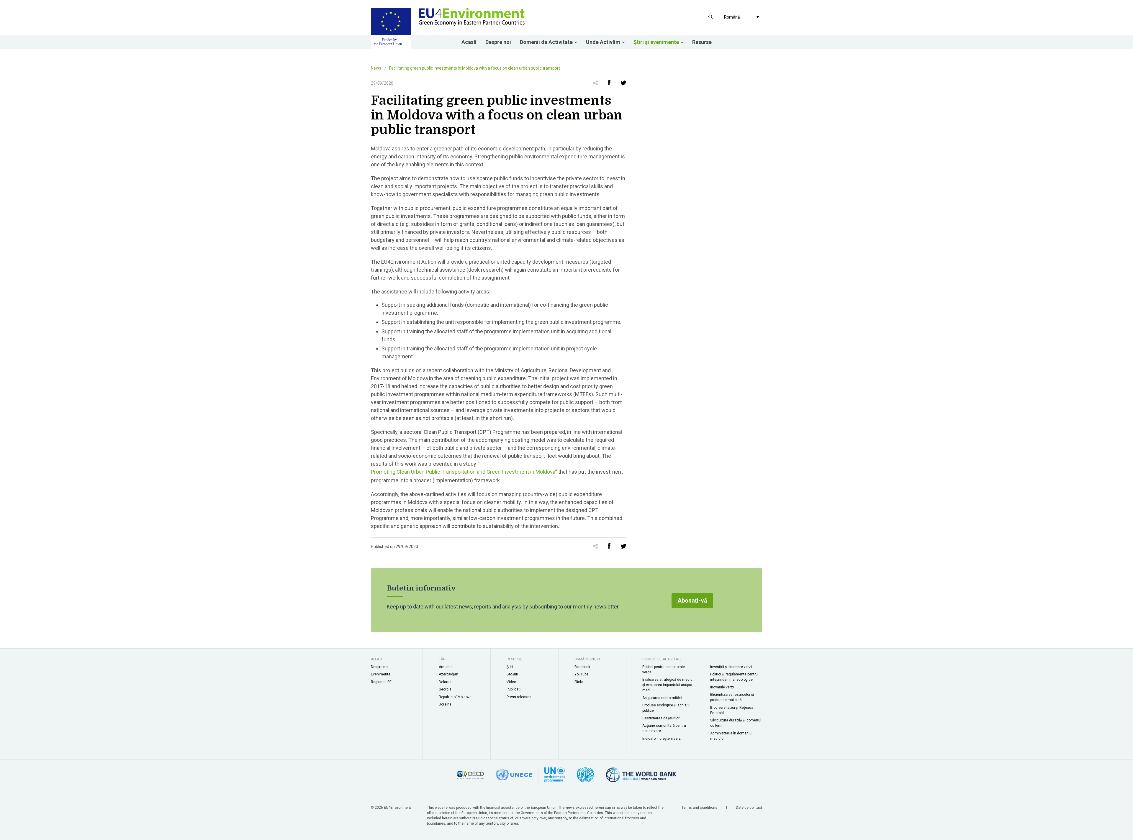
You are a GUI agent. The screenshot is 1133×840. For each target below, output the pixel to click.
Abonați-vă (692, 600)
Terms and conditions (700, 807)
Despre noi (498, 42)
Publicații (514, 689)
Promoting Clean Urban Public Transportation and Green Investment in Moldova (463, 472)
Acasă (469, 42)
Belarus (445, 682)
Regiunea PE (381, 682)
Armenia (446, 667)
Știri (510, 667)
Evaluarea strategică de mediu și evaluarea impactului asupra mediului (667, 684)
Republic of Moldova (455, 697)
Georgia (445, 689)
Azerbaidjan (448, 674)
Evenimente (380, 674)
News (376, 68)
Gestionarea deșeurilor (661, 718)
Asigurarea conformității (662, 698)
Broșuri (512, 674)
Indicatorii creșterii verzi (662, 738)
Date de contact (749, 807)
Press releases (519, 697)
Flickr (578, 682)
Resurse (702, 42)
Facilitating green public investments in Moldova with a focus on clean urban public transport (474, 68)
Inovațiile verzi (722, 687)
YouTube (581, 674)
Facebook (582, 667)
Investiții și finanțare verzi (731, 667)
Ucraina (445, 704)
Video (511, 682)
